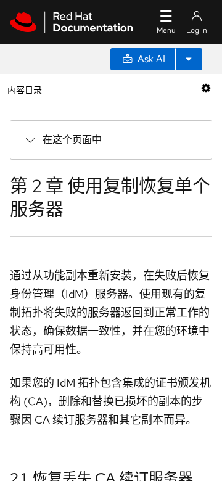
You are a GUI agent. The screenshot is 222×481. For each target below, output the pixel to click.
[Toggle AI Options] (188, 59)
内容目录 (24, 89)
